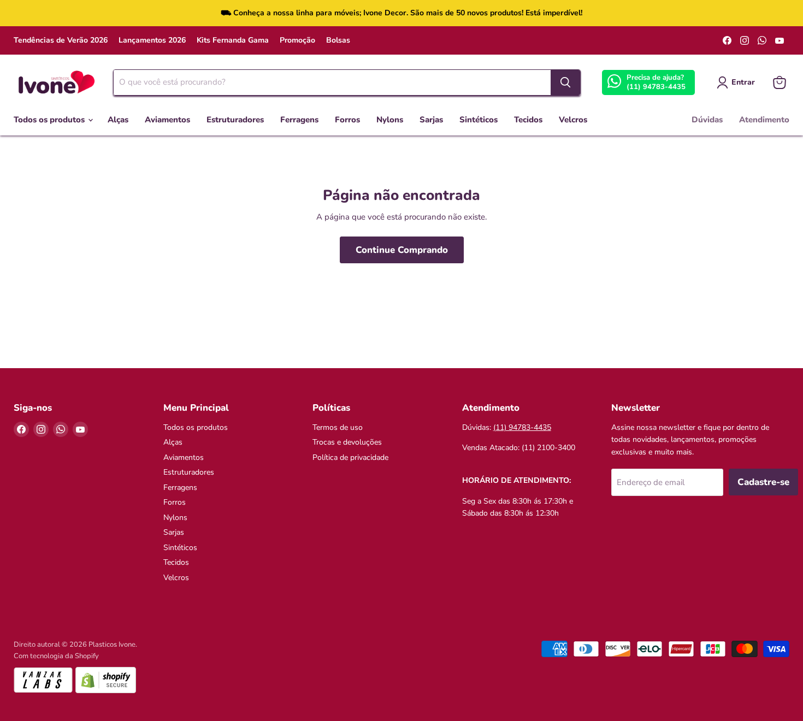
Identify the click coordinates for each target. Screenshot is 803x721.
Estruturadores (235, 119)
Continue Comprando (402, 250)
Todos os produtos (50, 119)
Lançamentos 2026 (152, 40)
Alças (118, 119)
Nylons (389, 119)
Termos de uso (337, 427)
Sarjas (431, 119)
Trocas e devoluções (347, 442)
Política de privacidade (350, 457)
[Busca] (565, 82)
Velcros (573, 119)
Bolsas (338, 40)
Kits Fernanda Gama (233, 40)
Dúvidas (707, 119)
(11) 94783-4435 (656, 87)
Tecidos (528, 119)
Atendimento (764, 119)
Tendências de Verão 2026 (61, 40)
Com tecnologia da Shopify (56, 656)
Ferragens (299, 119)
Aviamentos (167, 119)
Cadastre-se (763, 482)
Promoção (297, 40)
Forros (347, 119)
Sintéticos (478, 119)
